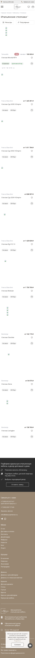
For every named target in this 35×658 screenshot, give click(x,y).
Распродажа (5, 567)
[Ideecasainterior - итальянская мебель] (17, 6)
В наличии (5, 63)
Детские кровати (7, 584)
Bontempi (4, 334)
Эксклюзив (5, 564)
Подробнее (17, 641)
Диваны (4, 572)
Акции (3, 548)
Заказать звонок (7, 511)
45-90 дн (13, 110)
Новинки (4, 561)
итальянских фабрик (12, 625)
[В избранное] (32, 57)
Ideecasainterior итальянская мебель (18, 611)
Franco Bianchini (7, 101)
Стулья (3, 590)
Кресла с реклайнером (9, 595)
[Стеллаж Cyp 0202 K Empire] (17, 124)
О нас (3, 529)
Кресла (3, 592)
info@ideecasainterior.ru (9, 515)
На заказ (5, 110)
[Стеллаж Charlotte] (17, 308)
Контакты (4, 534)
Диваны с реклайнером (9, 575)
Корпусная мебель (7, 598)
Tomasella (4, 54)
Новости (4, 542)
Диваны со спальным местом (11, 578)
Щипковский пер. (17, 63)
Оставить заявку (17, 485)
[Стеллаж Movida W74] (17, 28)
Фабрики (4, 540)
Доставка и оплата (7, 531)
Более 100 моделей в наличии (12, 631)
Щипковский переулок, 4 (8, 503)
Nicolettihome (9, 619)
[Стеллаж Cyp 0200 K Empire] (17, 77)
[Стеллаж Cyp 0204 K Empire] (17, 170)
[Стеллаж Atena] (17, 355)
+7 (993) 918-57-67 (7, 501)
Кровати (4, 581)
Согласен (17, 645)
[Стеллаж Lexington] (17, 401)
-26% (16, 54)
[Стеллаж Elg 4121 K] (17, 215)
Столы (3, 587)
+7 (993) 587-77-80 (7, 507)
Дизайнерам (5, 537)
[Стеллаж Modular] (17, 262)
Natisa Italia (20, 619)
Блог (2, 545)
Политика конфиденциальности (12, 653)
